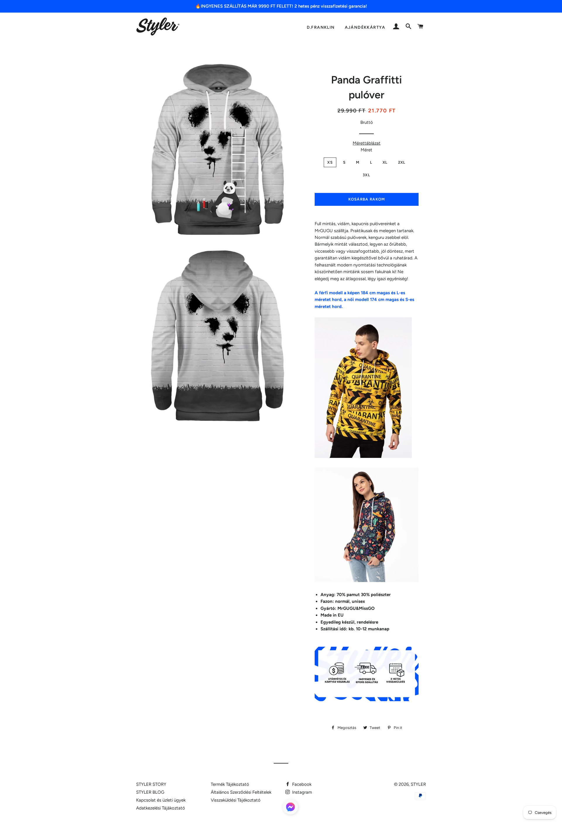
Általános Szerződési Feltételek (241, 792)
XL (385, 162)
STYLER (418, 784)
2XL (402, 162)
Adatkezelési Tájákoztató (160, 808)
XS (330, 162)
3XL (366, 175)
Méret (366, 150)
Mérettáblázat (367, 143)
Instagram (301, 792)
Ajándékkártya (365, 27)
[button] (290, 808)
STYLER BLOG (150, 792)
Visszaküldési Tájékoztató (236, 800)
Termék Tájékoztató (230, 784)
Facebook (301, 784)
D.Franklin (321, 27)
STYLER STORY (151, 784)
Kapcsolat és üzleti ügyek (161, 800)
